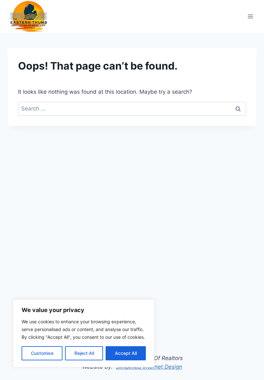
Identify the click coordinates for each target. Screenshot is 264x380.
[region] (84, 333)
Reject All (84, 353)
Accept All (126, 353)
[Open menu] (250, 16)
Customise (42, 353)
